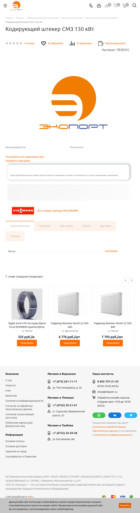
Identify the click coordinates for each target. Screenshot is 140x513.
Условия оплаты (15, 441)
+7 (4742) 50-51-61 (64, 405)
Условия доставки (16, 446)
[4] (17, 43)
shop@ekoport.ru (107, 391)
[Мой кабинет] (99, 5)
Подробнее (26, 342)
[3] (14, 43)
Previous (126, 280)
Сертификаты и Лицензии (20, 456)
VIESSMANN (111, 251)
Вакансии (11, 395)
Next (132, 280)
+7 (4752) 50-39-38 (64, 433)
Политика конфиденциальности (24, 400)
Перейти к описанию (17, 160)
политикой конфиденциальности (113, 435)
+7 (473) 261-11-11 (64, 381)
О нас (8, 380)
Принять (125, 505)
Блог (8, 390)
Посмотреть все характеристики (24, 156)
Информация (14, 434)
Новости (10, 385)
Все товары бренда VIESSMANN (58, 210)
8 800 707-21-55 (108, 381)
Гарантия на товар (16, 451)
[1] (7, 43)
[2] (10, 43)
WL (30, 496)
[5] (21, 43)
